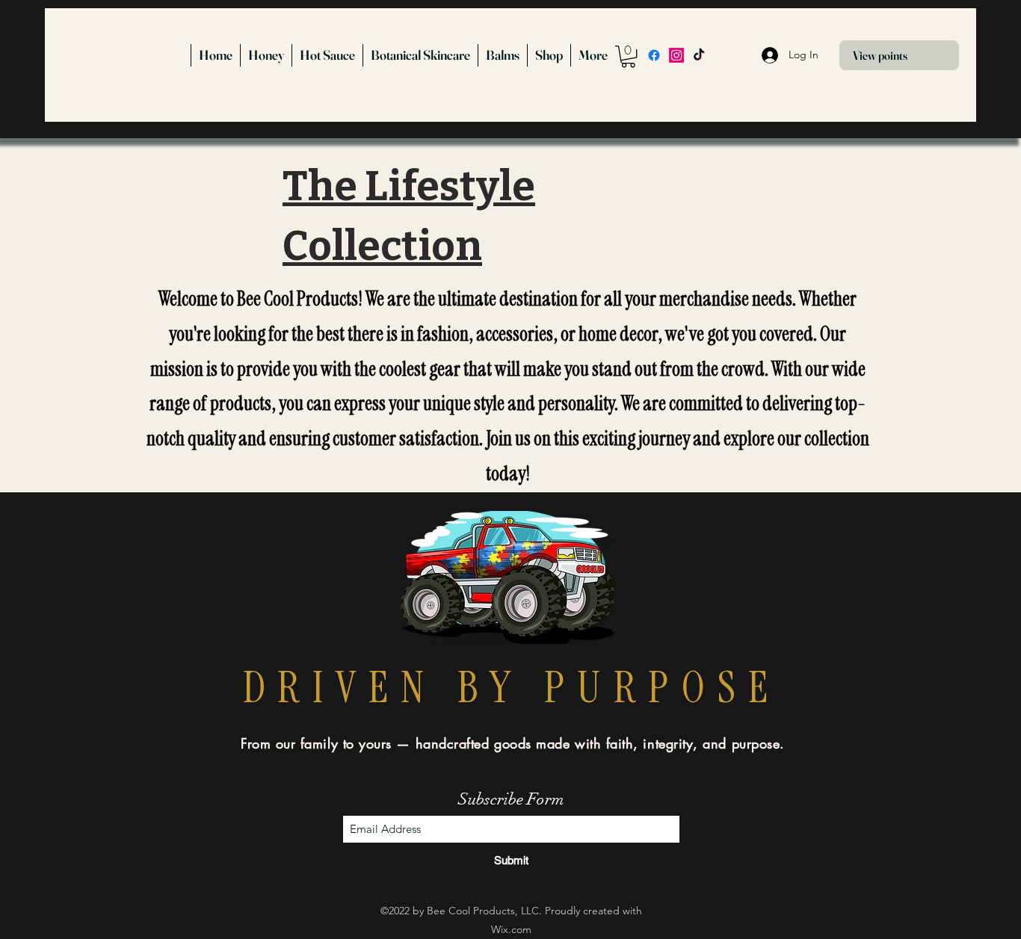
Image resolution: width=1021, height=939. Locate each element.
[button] (628, 56)
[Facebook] (654, 55)
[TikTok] (698, 55)
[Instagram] (676, 55)
